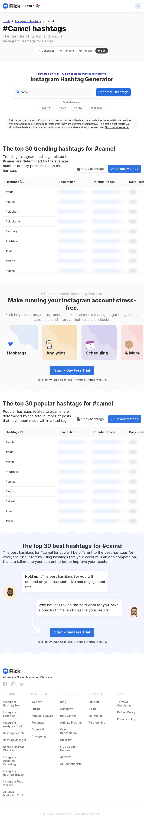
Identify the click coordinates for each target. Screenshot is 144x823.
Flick (56, 73)
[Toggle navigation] (138, 6)
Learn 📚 (32, 6)
